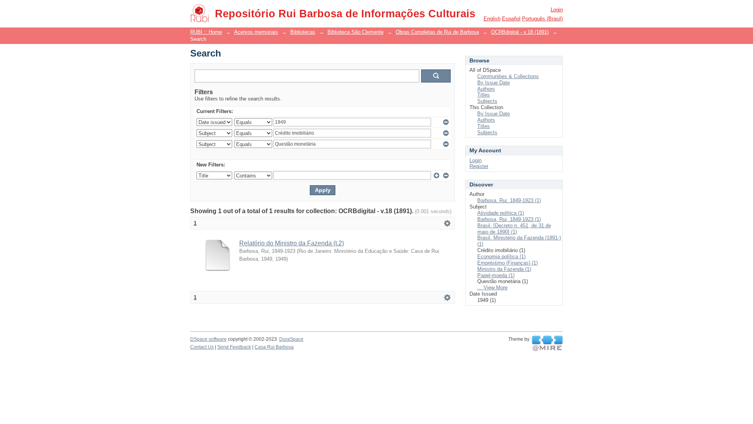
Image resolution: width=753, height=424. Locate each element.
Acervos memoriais (256, 32)
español (511, 19)
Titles (483, 95)
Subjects (487, 101)
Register (478, 166)
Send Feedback (234, 347)
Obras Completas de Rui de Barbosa (437, 32)
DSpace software (208, 339)
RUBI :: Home (206, 32)
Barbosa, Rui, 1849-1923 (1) (509, 200)
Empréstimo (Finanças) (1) (507, 263)
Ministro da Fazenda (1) (504, 269)
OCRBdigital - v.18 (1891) (520, 32)
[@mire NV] (547, 343)
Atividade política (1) (500, 213)
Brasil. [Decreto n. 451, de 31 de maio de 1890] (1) (514, 229)
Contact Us (202, 347)
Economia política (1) (501, 257)
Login (557, 10)
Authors (486, 89)
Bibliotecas (302, 32)
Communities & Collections (508, 76)
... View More (492, 288)
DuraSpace (291, 339)
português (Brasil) (542, 19)
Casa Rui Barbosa (274, 347)
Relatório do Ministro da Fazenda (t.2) (291, 243)
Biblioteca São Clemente (355, 32)
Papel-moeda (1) (496, 275)
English (492, 19)
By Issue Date (493, 83)
